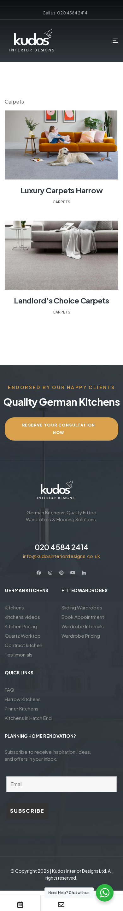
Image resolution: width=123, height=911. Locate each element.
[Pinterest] (61, 572)
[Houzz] (84, 572)
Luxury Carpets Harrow (61, 190)
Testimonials (18, 654)
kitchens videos (22, 617)
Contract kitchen (23, 645)
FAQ (9, 690)
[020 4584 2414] (61, 533)
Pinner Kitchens (21, 708)
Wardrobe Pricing (81, 636)
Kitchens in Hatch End (28, 718)
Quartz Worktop (23, 636)
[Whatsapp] (102, 905)
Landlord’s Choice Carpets (61, 300)
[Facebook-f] (38, 572)
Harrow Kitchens (23, 699)
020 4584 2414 (62, 547)
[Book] (20, 905)
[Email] (61, 905)
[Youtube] (72, 572)
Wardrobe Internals (83, 626)
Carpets (61, 202)
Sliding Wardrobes (82, 607)
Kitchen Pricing (21, 626)
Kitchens (14, 607)
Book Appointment (83, 617)
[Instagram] (50, 572)
